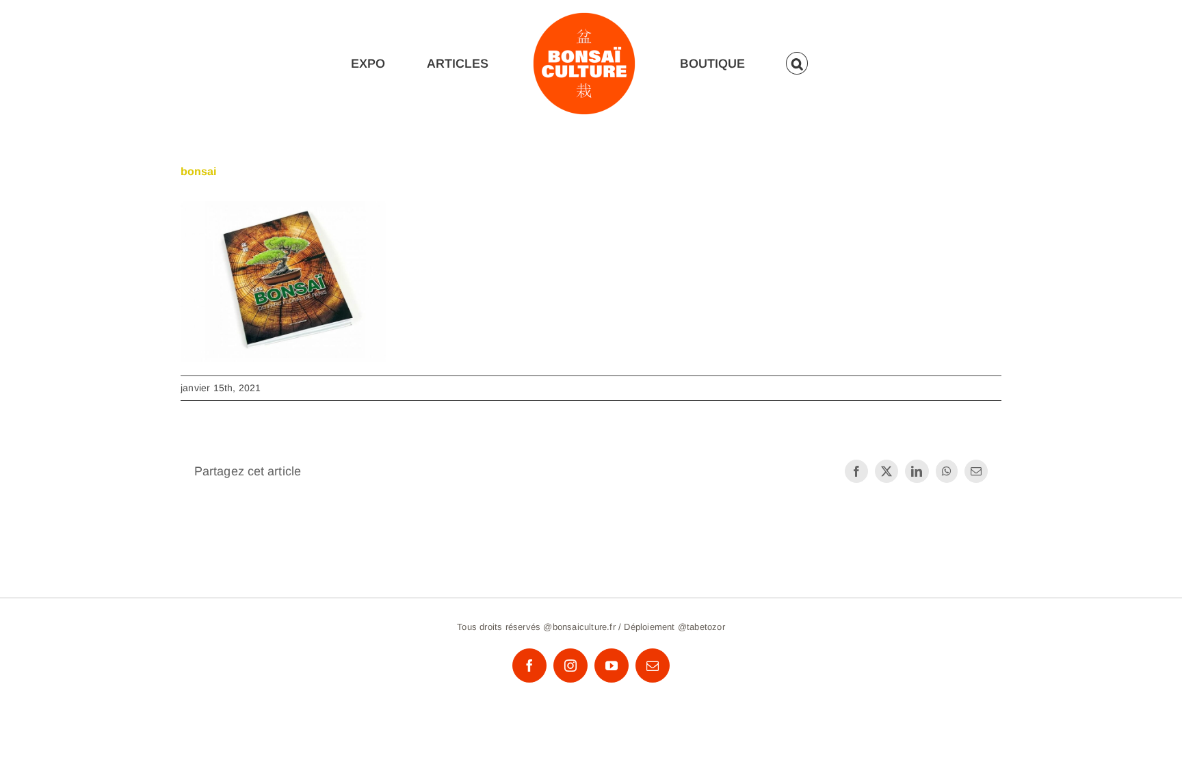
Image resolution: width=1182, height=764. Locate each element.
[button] (800, 63)
